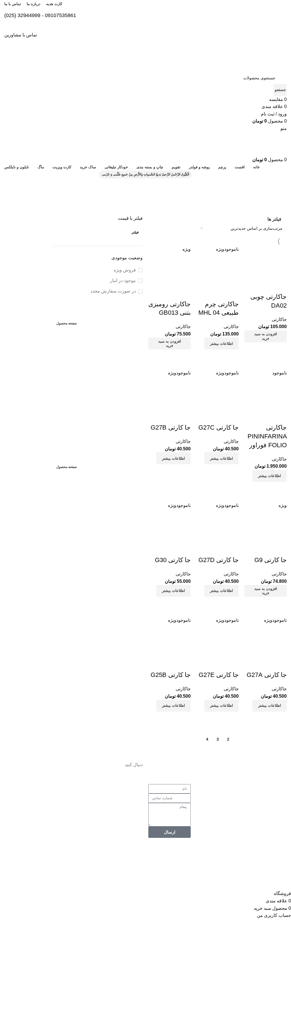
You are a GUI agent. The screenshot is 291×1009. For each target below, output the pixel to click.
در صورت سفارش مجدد (113, 291)
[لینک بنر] (97, 366)
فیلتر (135, 232)
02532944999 (220, 803)
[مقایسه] (280, 604)
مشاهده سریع (264, 604)
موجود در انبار (123, 280)
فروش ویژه (125, 270)
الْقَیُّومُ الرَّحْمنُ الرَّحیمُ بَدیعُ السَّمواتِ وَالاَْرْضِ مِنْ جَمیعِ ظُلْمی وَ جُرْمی (145, 174)
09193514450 (219, 821)
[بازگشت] (280, 186)
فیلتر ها (274, 219)
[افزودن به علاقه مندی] (280, 549)
